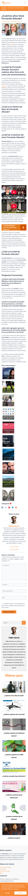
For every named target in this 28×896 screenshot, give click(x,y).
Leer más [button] (16, 889)
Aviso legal (3, 869)
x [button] (26, 883)
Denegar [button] (7, 893)
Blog (1, 873)
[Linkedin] (12, 507)
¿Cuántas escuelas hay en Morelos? (14, 776)
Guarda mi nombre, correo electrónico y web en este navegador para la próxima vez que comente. (13, 605)
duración (4, 86)
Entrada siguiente (14, 549)
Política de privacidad (5, 867)
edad (11, 44)
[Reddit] (16, 507)
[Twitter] (6, 507)
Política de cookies (5, 871)
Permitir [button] (20, 893)
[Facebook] (2, 507)
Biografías (4, 7)
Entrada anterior (14, 546)
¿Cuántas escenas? (14, 838)
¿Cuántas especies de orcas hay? (14, 714)
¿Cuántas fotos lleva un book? (14, 695)
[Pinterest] (9, 507)
